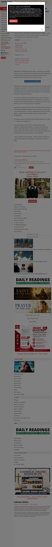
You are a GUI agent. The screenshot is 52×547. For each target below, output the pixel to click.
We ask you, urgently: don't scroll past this (19, 6)
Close (42, 29)
